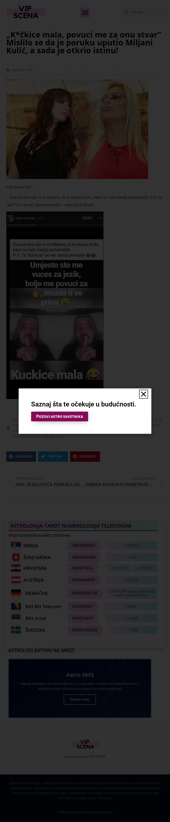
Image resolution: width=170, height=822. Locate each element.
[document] (85, 411)
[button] (143, 394)
